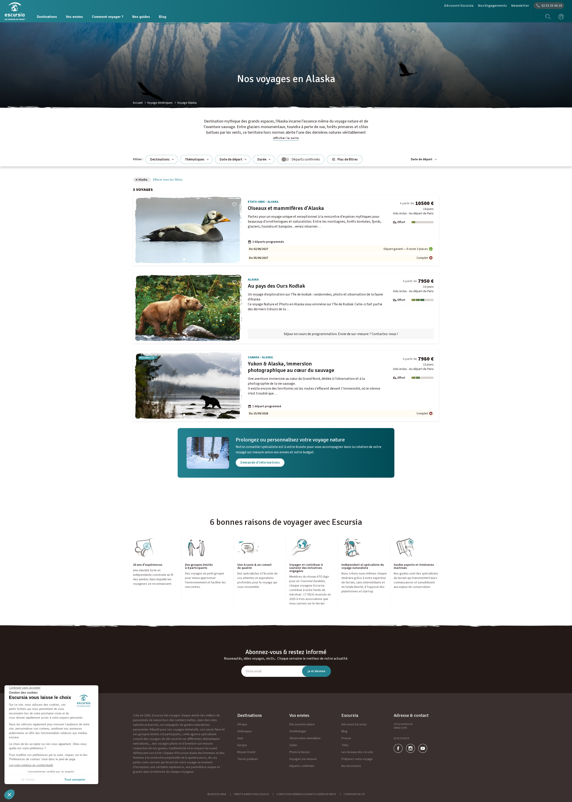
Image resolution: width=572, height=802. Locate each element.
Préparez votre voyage (357, 759)
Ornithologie (297, 731)
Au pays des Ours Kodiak (276, 286)
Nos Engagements (492, 5)
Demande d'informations (260, 462)
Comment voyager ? (107, 17)
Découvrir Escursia (458, 5)
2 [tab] (188, 259)
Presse (346, 738)
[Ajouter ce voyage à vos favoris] (234, 204)
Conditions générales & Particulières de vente (306, 794)
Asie (240, 738)
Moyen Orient (246, 752)
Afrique (242, 724)
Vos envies (74, 17)
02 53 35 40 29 (401, 738)
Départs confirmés (301, 766)
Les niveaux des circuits (357, 752)
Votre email (253, 671)
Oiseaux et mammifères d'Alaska (286, 208)
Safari (293, 745)
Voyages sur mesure (303, 759)
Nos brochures (351, 766)
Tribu (344, 745)
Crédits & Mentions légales (251, 794)
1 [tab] (184, 259)
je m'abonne (316, 671)
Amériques (244, 731)
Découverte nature (302, 724)
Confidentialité (354, 794)
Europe (242, 745)
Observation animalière (305, 738)
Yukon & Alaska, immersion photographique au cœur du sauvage (291, 367)
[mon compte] (559, 17)
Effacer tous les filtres (168, 179)
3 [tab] (193, 259)
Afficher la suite (286, 138)
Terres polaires (247, 759)
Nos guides (141, 17)
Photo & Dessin (299, 752)
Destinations (47, 17)
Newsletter (520, 5)
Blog (162, 17)
